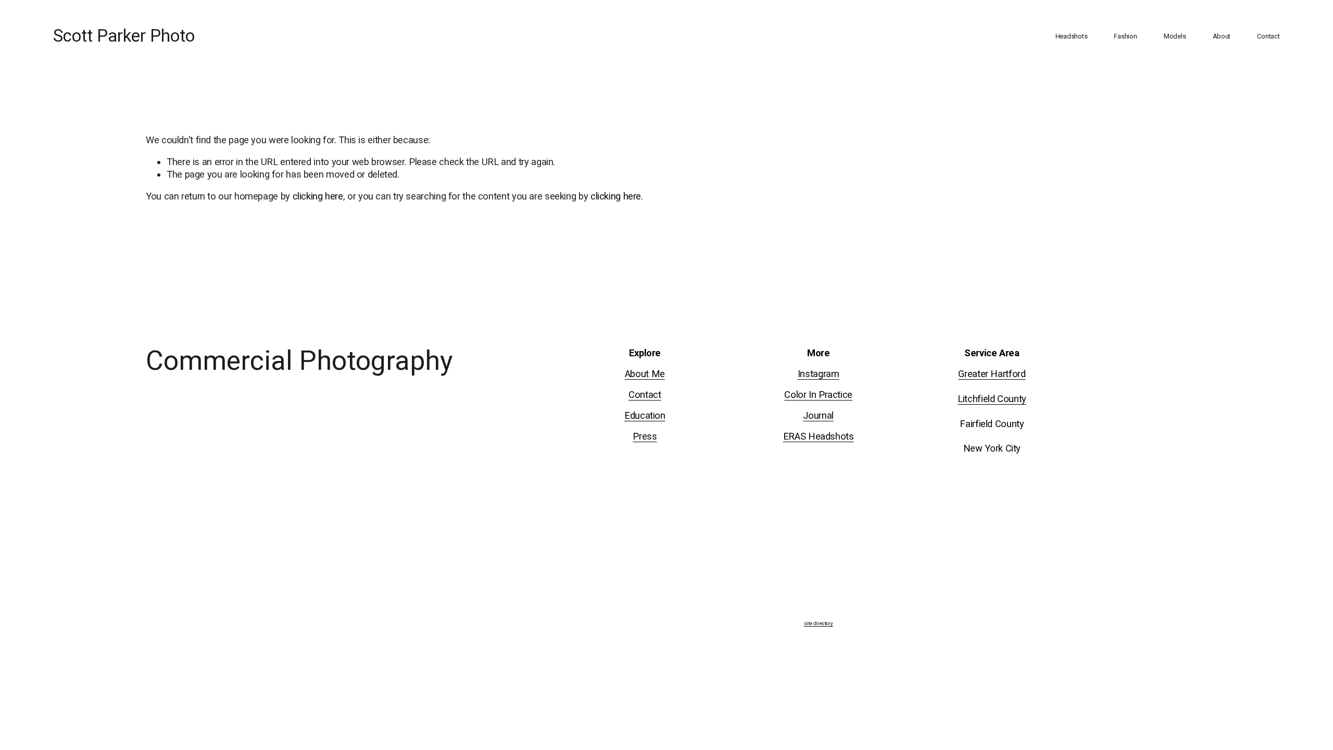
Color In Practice (818, 394)
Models (1175, 36)
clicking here (318, 196)
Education (644, 415)
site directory (818, 623)
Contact (1268, 36)
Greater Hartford (991, 373)
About (1222, 36)
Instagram (818, 373)
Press (645, 436)
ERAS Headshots (818, 436)
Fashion (1125, 36)
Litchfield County (992, 398)
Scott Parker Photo (124, 36)
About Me (645, 373)
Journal (818, 415)
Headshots (1071, 36)
